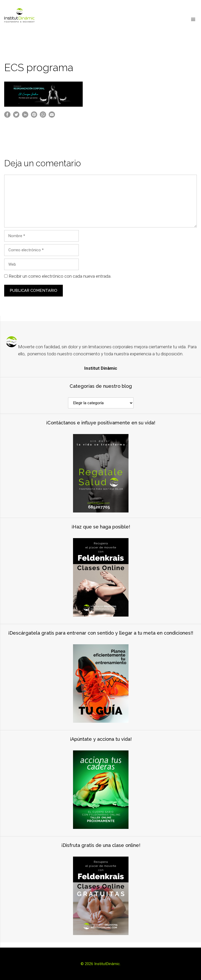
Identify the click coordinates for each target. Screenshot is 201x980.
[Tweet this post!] (16, 116)
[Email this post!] (52, 116)
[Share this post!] (7, 116)
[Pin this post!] (34, 116)
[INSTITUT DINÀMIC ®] (20, 19)
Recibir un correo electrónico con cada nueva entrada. (60, 276)
